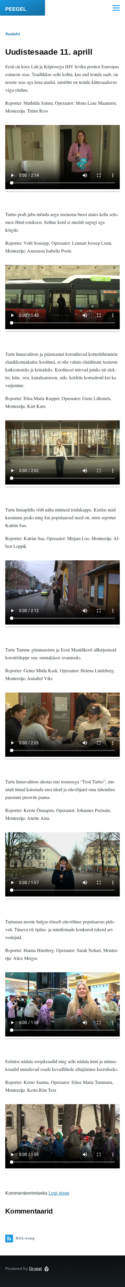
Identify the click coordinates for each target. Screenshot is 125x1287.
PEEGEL (15, 9)
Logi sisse (59, 1193)
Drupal (35, 1268)
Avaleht (12, 34)
